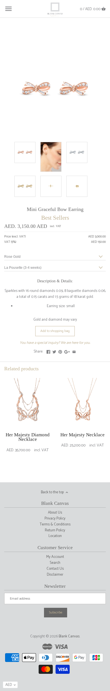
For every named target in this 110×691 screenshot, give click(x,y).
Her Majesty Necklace (82, 434)
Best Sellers (55, 217)
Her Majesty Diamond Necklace (28, 437)
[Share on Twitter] (54, 351)
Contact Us (55, 569)
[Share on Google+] (67, 351)
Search (55, 563)
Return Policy (55, 530)
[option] (27, 422)
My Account (55, 557)
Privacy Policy (55, 518)
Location (55, 536)
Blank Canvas (69, 636)
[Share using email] (74, 351)
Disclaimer (55, 575)
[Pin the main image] (60, 351)
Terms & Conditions (55, 524)
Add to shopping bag (55, 331)
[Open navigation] (8, 9)
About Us (55, 513)
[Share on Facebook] (48, 351)
